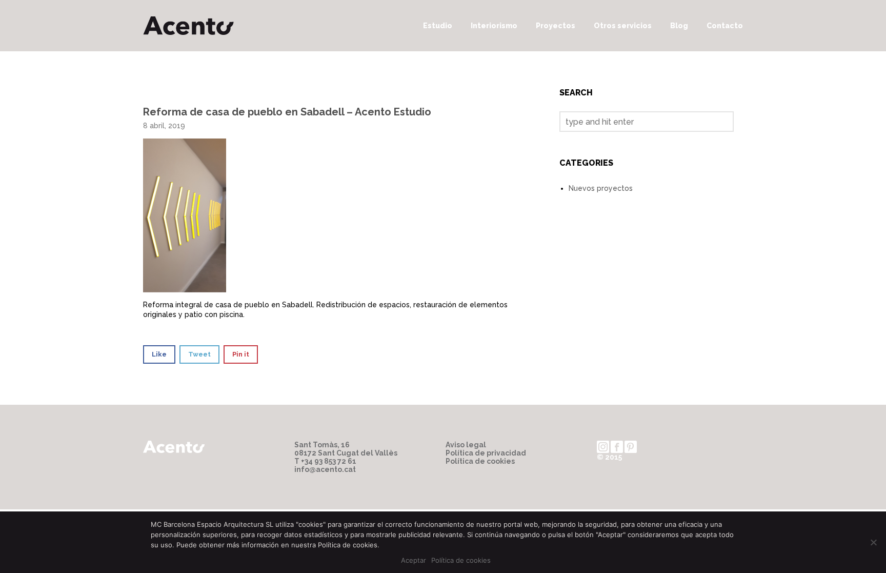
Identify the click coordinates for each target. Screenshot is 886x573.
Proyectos (555, 26)
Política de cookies (480, 461)
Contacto (725, 26)
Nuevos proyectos (601, 188)
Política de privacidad (486, 453)
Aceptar (413, 560)
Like (159, 354)
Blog (679, 26)
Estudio (437, 26)
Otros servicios (623, 26)
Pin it (240, 354)
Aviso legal (466, 445)
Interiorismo (494, 26)
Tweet (199, 354)
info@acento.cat (325, 469)
